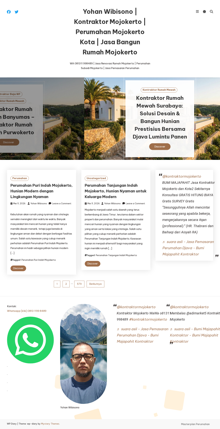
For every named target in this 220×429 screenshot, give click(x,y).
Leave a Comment (61, 203)
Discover (110, 146)
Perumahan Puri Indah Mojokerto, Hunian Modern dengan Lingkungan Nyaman (41, 191)
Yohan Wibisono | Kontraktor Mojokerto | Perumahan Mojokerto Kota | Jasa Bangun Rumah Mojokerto (110, 32)
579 (79, 283)
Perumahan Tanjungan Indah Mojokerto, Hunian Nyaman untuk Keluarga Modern (116, 191)
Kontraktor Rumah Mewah (109, 89)
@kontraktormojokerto (181, 176)
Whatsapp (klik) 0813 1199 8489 (26, 311)
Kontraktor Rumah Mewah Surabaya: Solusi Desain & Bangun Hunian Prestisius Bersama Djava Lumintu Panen (110, 117)
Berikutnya (95, 283)
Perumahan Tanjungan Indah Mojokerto (116, 255)
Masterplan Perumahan (195, 424)
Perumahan (19, 178)
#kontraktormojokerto (148, 319)
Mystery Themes (50, 423)
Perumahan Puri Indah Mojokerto (38, 259)
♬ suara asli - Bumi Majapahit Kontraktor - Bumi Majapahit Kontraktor (195, 335)
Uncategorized (96, 178)
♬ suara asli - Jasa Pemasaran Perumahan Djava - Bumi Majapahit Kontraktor (188, 248)
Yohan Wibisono (38, 203)
